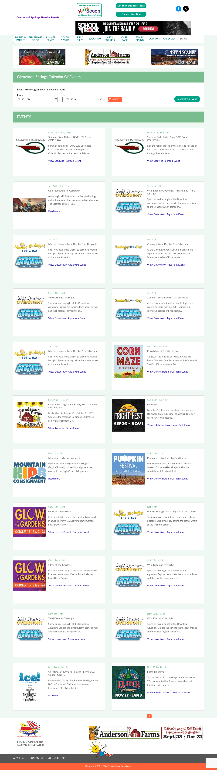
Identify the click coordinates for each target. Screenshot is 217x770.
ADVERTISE (19, 758)
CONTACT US (36, 758)
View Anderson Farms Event (64, 428)
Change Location (131, 14)
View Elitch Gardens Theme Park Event (169, 425)
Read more (54, 211)
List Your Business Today (131, 5)
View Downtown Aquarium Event (166, 214)
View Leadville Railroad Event (64, 161)
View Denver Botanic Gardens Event (167, 371)
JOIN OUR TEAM (56, 758)
